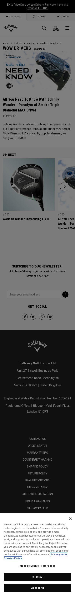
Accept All (37, 587)
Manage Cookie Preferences (37, 565)
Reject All (37, 576)
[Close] (70, 518)
